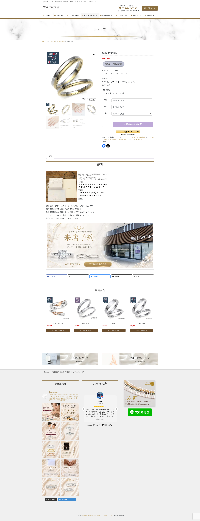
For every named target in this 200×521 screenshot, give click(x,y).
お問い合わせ (151, 8)
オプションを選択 (57, 330)
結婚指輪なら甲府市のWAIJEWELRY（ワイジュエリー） (98, 515)
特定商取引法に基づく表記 (61, 372)
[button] (94, 54)
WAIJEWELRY (138, 139)
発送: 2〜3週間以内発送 (113, 64)
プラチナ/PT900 (114, 139)
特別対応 (123, 139)
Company (46, 372)
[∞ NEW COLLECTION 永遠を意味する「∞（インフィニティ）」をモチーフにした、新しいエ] (51, 487)
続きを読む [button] (100, 419)
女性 (105, 106)
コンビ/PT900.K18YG (131, 137)
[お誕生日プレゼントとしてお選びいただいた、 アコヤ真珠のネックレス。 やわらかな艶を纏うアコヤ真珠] (69, 449)
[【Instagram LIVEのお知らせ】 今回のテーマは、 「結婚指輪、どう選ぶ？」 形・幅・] (69, 412)
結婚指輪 (142, 137)
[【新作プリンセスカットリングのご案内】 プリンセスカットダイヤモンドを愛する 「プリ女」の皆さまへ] (51, 449)
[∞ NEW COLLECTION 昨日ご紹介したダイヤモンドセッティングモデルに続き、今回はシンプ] (69, 487)
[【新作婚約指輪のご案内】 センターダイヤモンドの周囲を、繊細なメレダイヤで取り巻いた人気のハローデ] (69, 431)
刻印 (105, 113)
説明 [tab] (50, 156)
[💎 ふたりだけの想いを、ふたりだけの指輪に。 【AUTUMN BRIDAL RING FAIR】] (51, 431)
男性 (105, 100)
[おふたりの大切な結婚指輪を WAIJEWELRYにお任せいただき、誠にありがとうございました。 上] (51, 468)
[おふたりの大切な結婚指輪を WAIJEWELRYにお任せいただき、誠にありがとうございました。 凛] (69, 468)
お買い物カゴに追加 (131, 124)
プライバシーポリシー (80, 372)
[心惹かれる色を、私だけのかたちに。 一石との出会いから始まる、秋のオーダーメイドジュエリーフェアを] (51, 412)
